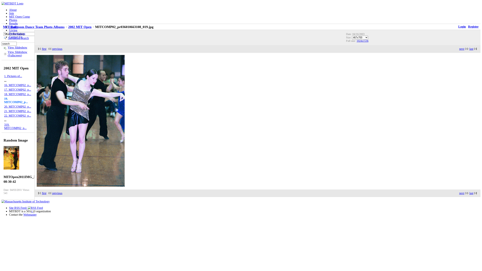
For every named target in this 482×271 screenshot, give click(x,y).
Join (11, 13)
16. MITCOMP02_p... (17, 85)
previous (57, 48)
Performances (17, 33)
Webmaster (30, 214)
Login (462, 26)
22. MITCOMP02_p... (17, 115)
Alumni (13, 26)
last (471, 48)
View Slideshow (17, 47)
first (44, 48)
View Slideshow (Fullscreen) (17, 53)
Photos (13, 20)
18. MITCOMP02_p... (17, 94)
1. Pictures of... (13, 76)
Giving (13, 30)
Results (13, 23)
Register (473, 26)
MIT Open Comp (19, 16)
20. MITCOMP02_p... (17, 106)
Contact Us (15, 37)
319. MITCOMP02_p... (15, 126)
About (13, 9)
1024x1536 (362, 40)
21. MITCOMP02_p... (17, 111)
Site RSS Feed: (18, 207)
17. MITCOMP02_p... (17, 89)
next (461, 48)
